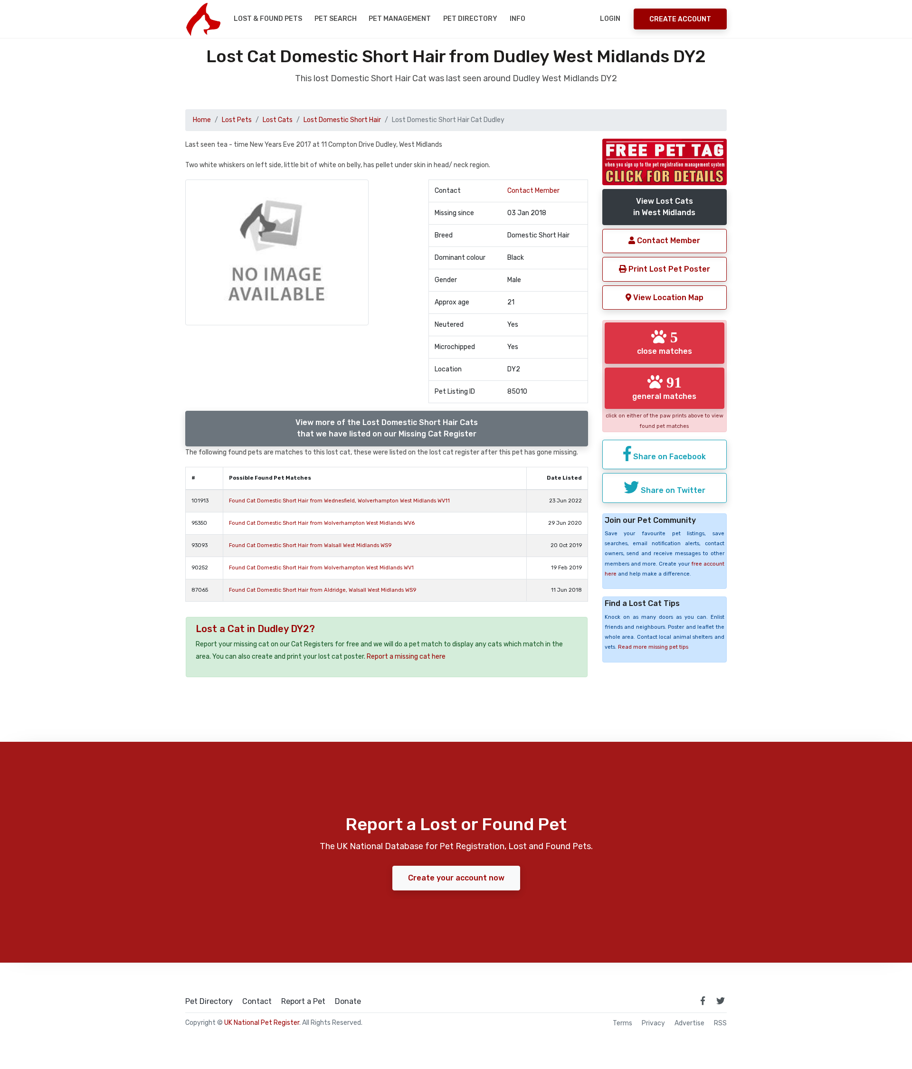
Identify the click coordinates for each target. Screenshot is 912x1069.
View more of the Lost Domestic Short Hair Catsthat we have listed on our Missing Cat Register (386, 428)
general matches (664, 387)
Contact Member (533, 191)
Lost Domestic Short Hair (342, 120)
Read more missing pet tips (653, 647)
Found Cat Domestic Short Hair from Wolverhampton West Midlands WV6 (322, 523)
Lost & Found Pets (268, 19)
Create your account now (456, 877)
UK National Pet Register (261, 1023)
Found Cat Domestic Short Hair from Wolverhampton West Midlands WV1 (321, 568)
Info (517, 19)
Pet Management (400, 19)
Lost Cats (278, 120)
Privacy (653, 1023)
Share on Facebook (668, 456)
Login (610, 19)
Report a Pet (303, 1001)
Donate (348, 1001)
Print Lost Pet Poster (668, 269)
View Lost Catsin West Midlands (664, 207)
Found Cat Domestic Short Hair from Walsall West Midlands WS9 (310, 545)
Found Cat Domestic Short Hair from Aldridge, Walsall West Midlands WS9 (322, 590)
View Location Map (667, 297)
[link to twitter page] (720, 1000)
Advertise (689, 1023)
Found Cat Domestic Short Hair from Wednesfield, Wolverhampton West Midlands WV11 (339, 501)
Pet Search (335, 19)
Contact (257, 1001)
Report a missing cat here (406, 657)
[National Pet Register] (203, 19)
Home (202, 120)
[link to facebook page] (702, 1000)
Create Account (680, 19)
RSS (720, 1023)
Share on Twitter (672, 490)
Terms (622, 1023)
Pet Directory (470, 19)
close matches (664, 342)
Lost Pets (237, 120)
